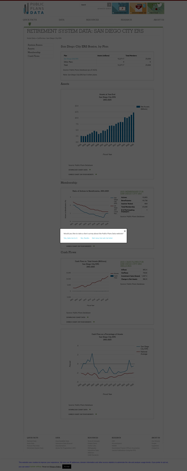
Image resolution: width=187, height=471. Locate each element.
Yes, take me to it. (71, 238)
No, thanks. (85, 238)
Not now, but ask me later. (102, 238)
